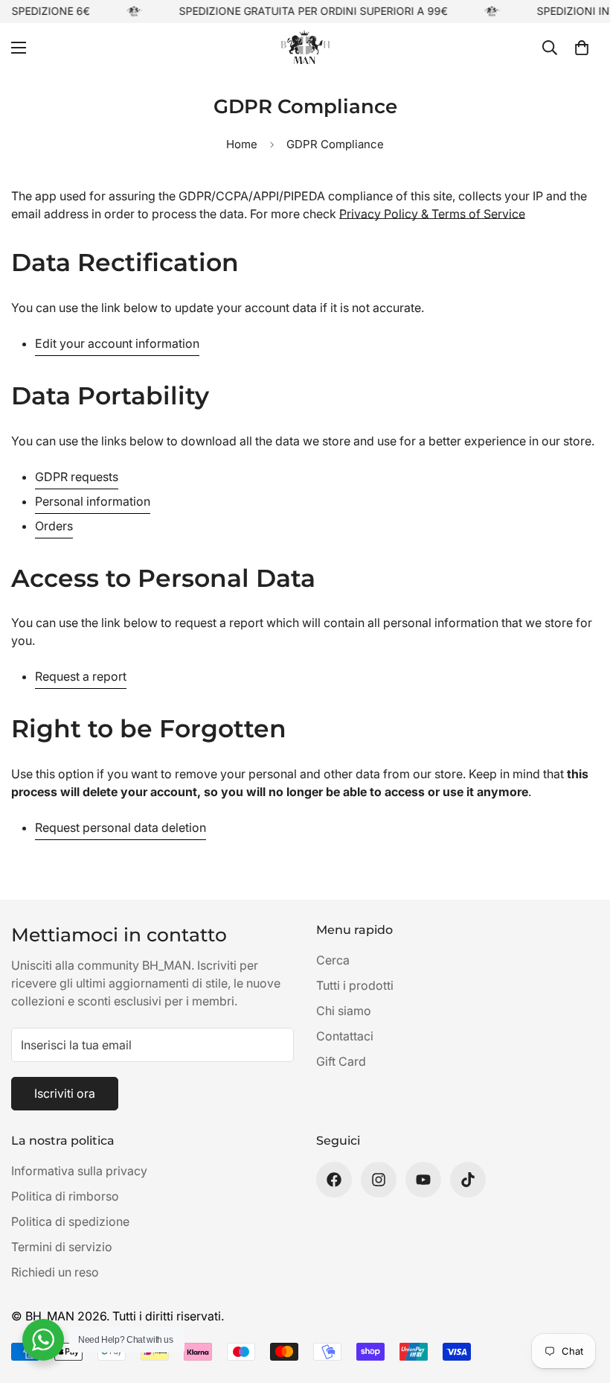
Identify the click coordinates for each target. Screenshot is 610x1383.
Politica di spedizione (70, 1221)
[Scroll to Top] (581, 1302)
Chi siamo (343, 1010)
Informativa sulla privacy (79, 1170)
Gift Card (341, 1061)
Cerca (333, 960)
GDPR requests (76, 476)
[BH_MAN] (305, 47)
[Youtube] (423, 1180)
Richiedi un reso (55, 1272)
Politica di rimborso (65, 1196)
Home (241, 144)
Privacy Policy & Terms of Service (432, 213)
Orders (54, 525)
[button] (582, 47)
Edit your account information (117, 343)
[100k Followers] (378, 1180)
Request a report (80, 676)
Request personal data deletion (120, 827)
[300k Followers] (334, 1180)
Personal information (92, 501)
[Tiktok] (468, 1180)
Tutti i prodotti (355, 985)
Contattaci (344, 1035)
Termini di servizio (61, 1246)
